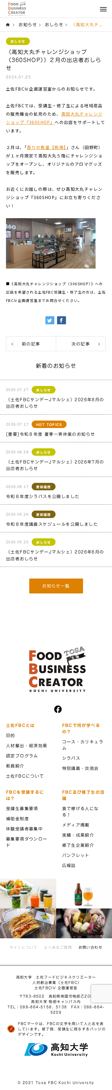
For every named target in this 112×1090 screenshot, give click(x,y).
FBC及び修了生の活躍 (83, 795)
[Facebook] (56, 709)
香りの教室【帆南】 (46, 147)
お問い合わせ (90, 947)
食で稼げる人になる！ (80, 812)
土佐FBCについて (25, 776)
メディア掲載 (76, 825)
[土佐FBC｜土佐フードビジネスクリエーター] (16, 8)
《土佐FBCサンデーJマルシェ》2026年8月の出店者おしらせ (55, 403)
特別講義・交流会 (80, 768)
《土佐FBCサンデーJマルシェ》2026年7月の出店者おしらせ (55, 465)
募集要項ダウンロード (26, 842)
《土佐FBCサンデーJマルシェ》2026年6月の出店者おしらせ (55, 555)
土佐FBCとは (20, 725)
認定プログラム (22, 756)
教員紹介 (15, 766)
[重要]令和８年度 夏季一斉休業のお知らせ (50, 434)
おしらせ (17, 41)
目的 (10, 736)
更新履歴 (43, 487)
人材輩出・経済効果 (26, 746)
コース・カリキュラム (83, 745)
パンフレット (76, 855)
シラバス (71, 758)
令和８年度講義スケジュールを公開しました (52, 524)
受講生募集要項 (22, 809)
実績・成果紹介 (78, 835)
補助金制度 (17, 819)
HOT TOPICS (49, 424)
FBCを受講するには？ (25, 795)
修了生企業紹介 (78, 845)
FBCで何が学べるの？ (81, 728)
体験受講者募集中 (24, 829)
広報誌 (69, 865)
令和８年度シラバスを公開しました (42, 496)
